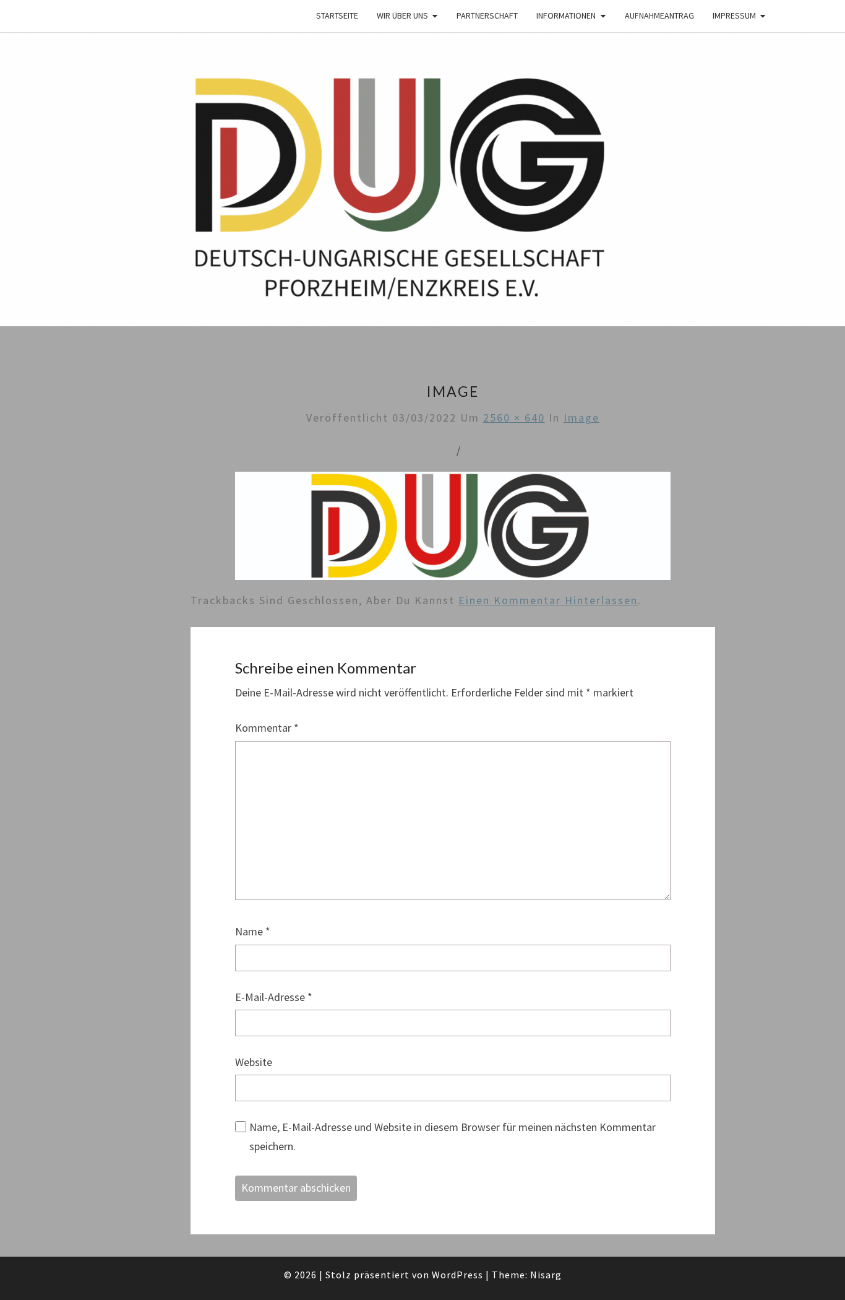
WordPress (457, 1274)
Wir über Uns (402, 15)
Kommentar (267, 728)
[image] (453, 530)
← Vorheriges (408, 450)
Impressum (734, 15)
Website (253, 1062)
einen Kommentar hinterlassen (548, 600)
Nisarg (546, 1274)
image (581, 417)
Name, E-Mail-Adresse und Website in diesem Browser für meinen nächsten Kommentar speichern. (452, 1136)
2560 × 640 (514, 417)
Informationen (566, 15)
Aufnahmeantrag (659, 15)
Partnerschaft (487, 15)
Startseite (337, 15)
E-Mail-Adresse (273, 997)
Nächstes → (503, 450)
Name (252, 931)
